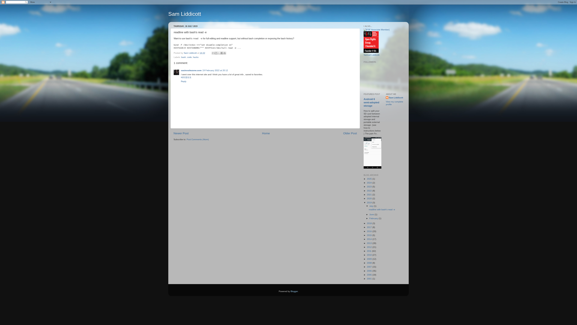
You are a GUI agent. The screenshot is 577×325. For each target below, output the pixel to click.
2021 (369, 195)
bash (183, 57)
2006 (369, 271)
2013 (369, 243)
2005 (369, 275)
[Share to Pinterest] (224, 53)
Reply (183, 81)
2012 (369, 247)
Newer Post (181, 133)
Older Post (350, 133)
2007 (369, 267)
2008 (369, 263)
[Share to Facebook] (221, 53)
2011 (369, 251)
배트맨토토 (186, 77)
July (371, 206)
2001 (369, 279)
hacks (195, 57)
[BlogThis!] (216, 53)
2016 (369, 231)
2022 (369, 191)
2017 (369, 227)
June (372, 214)
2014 (369, 239)
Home (266, 133)
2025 (369, 179)
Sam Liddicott (184, 14)
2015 (369, 235)
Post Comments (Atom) (198, 139)
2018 (369, 223)
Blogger (294, 291)
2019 (369, 203)
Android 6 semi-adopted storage (371, 102)
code (189, 57)
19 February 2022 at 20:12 (215, 70)
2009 (369, 259)
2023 (369, 187)
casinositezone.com (191, 70)
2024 (369, 183)
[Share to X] (218, 53)
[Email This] (213, 53)
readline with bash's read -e (382, 209)
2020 (369, 198)
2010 (369, 255)
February (374, 218)
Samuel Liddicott (371, 55)
